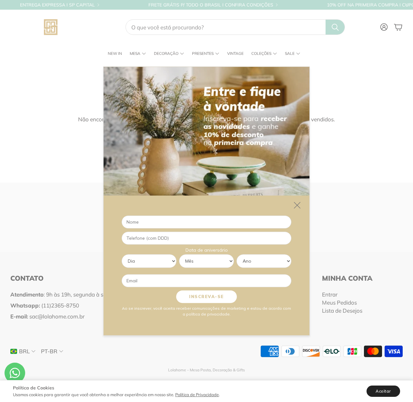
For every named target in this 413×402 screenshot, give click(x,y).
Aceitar (383, 391)
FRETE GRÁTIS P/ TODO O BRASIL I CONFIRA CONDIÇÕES (210, 5)
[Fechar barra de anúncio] (406, 5)
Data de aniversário (207, 250)
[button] (235, 27)
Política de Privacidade (197, 394)
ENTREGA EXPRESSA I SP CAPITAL (57, 5)
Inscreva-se (206, 296)
